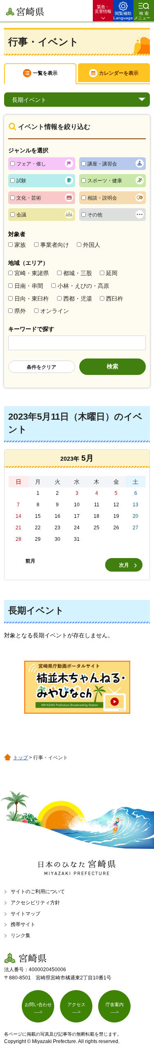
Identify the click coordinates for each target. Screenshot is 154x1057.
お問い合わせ (38, 1004)
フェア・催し (31, 164)
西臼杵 (114, 298)
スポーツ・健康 (104, 181)
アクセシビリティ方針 (35, 902)
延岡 (111, 273)
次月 (124, 565)
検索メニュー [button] (142, 15)
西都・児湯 (77, 298)
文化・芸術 (28, 198)
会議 (21, 215)
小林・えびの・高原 (83, 286)
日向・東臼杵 (31, 298)
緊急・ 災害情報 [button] (103, 9)
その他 (94, 215)
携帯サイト (23, 924)
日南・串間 (28, 286)
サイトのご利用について (38, 891)
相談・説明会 (102, 198)
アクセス (76, 1004)
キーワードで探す (31, 329)
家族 (20, 244)
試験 (21, 181)
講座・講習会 (102, 164)
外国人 (91, 244)
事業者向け (54, 244)
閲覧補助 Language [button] (123, 15)
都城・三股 (77, 273)
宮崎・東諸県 (31, 273)
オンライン (54, 311)
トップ (20, 758)
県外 (20, 311)
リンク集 (20, 935)
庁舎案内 (115, 1004)
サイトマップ (25, 914)
